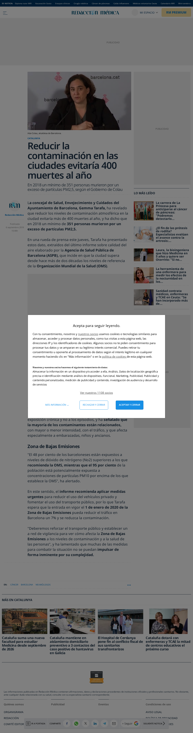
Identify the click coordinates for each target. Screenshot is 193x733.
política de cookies (114, 356)
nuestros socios (88, 334)
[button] (96, 392)
